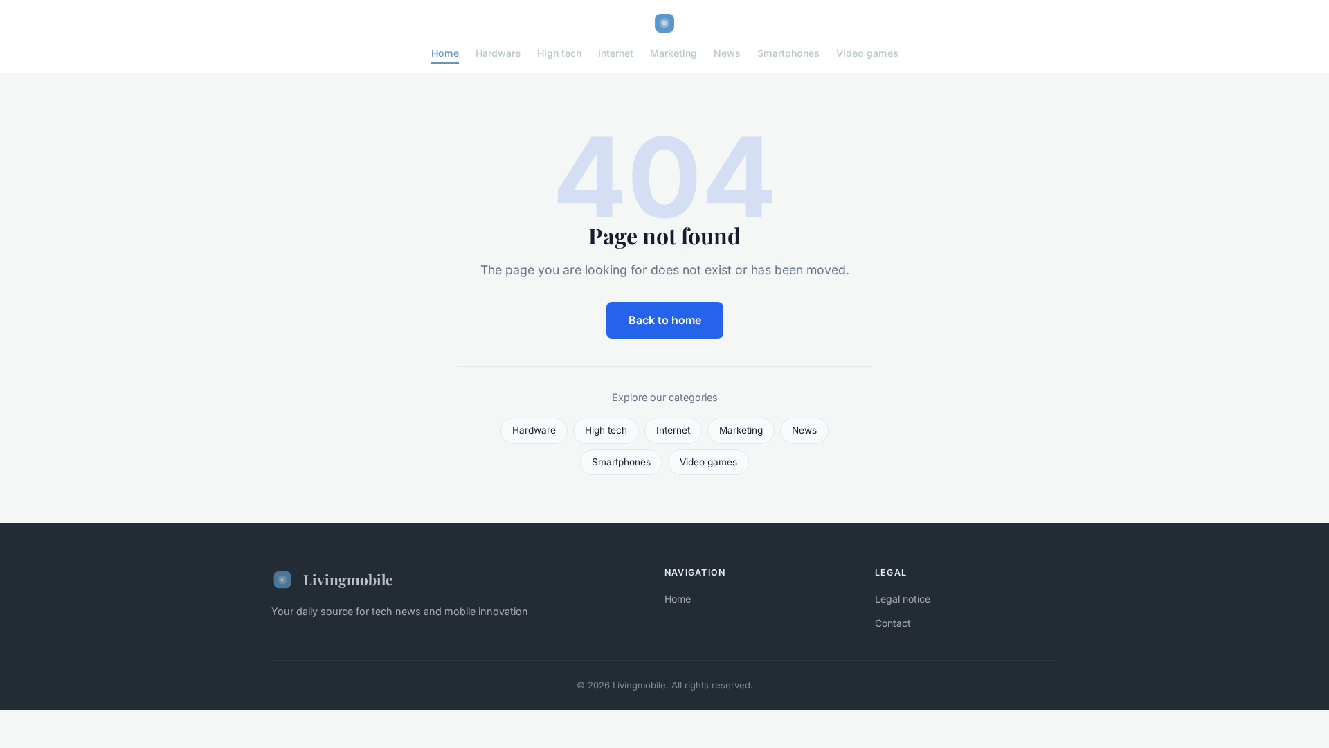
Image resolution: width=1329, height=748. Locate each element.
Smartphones (788, 53)
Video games (867, 53)
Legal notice (902, 599)
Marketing (673, 53)
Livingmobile (347, 579)
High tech (559, 53)
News (727, 53)
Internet (615, 53)
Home (445, 53)
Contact (893, 623)
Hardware (498, 53)
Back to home (665, 320)
